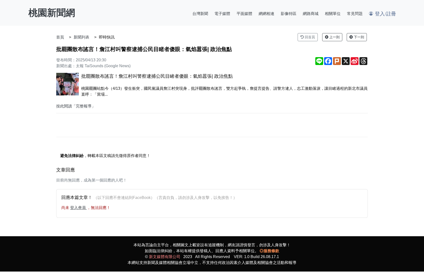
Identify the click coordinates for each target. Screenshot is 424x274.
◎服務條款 (269, 251)
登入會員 (78, 208)
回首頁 (309, 37)
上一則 (334, 37)
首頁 (60, 37)
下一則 (358, 37)
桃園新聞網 (51, 13)
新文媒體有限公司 (164, 257)
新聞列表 (81, 37)
